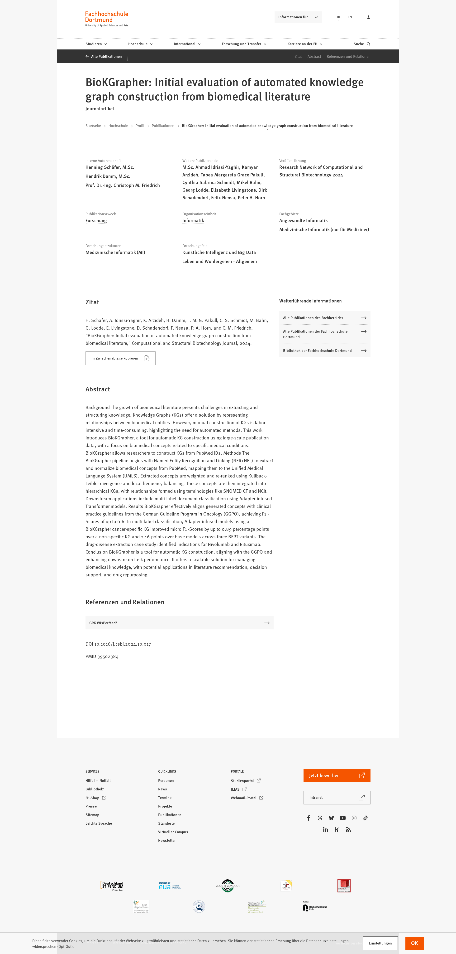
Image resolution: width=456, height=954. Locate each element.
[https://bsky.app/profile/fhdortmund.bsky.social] (331, 818)
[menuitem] (96, 44)
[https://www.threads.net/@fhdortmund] (320, 818)
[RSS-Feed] (348, 829)
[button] (324, 300)
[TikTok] (365, 818)
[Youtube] (342, 818)
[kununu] (337, 829)
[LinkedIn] (325, 829)
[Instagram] (354, 818)
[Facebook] (308, 818)
